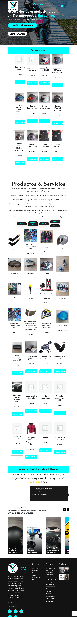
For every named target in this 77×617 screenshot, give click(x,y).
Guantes (55, 221)
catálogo (43, 189)
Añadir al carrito (20, 82)
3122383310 (66, 6)
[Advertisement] (38, 23)
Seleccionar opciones (46, 82)
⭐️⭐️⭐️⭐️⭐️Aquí (38, 400)
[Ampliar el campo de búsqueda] (24, 6)
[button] (68, 414)
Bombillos (55, 225)
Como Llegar (49, 520)
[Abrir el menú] (47, 6)
